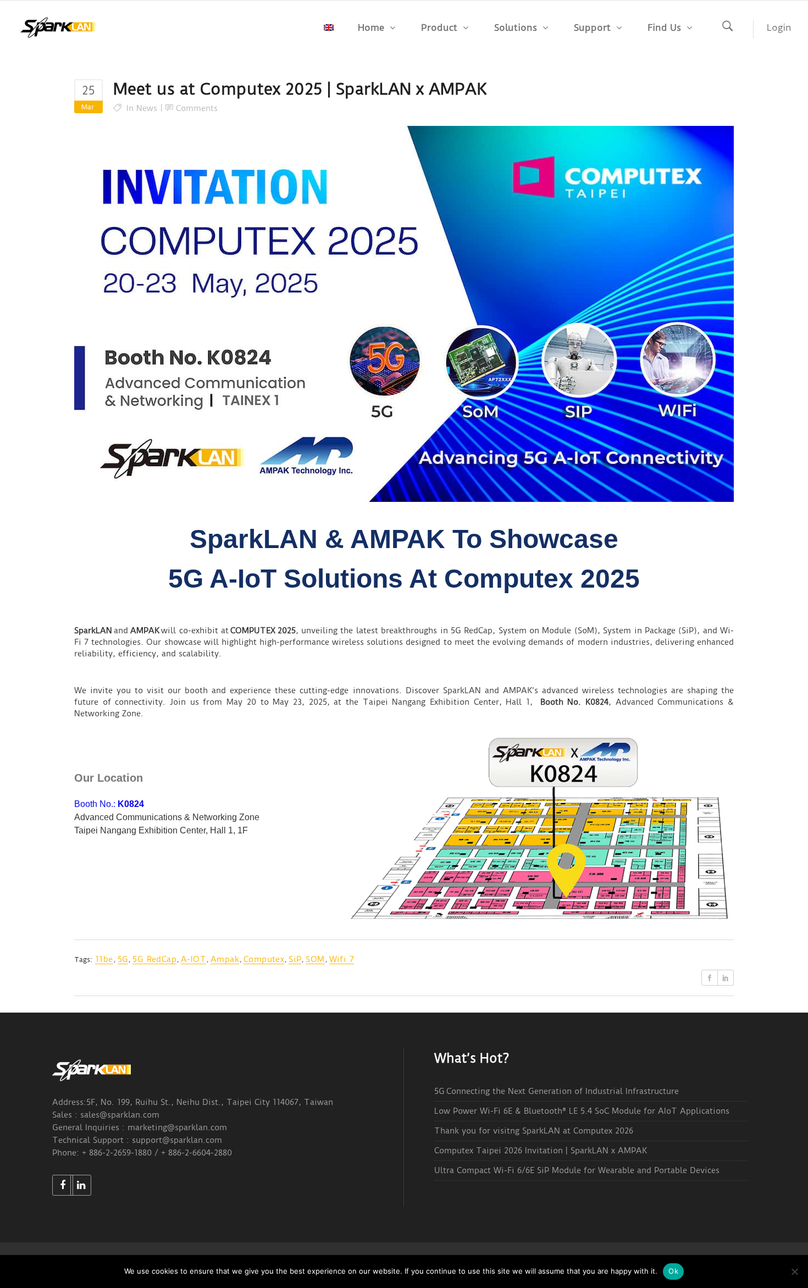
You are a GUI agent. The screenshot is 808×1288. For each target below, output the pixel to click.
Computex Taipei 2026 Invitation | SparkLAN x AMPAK (540, 1151)
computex (263, 959)
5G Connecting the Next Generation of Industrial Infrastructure (556, 1091)
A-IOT (193, 959)
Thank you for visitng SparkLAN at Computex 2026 (533, 1131)
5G (123, 959)
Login (779, 27)
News (146, 108)
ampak (225, 959)
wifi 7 (341, 959)
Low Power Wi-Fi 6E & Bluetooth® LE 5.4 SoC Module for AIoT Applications (581, 1111)
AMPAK (144, 630)
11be (104, 959)
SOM (315, 959)
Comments (197, 108)
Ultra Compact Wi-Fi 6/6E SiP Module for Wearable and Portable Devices (577, 1170)
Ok (673, 1271)
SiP (295, 959)
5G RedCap (154, 959)
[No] (794, 1271)
